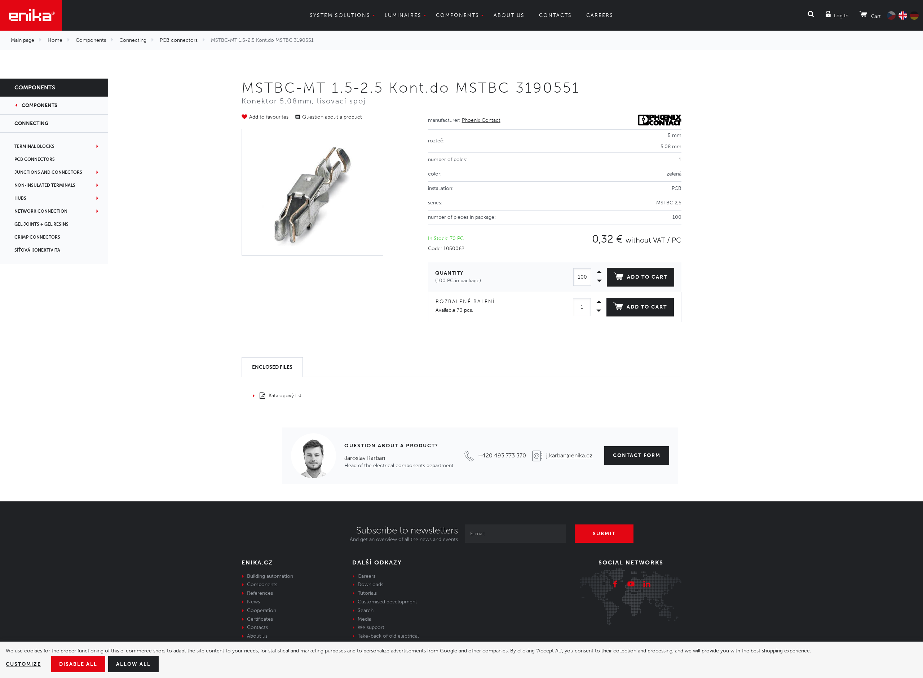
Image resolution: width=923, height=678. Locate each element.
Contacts (555, 15)
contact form (637, 455)
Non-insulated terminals (44, 185)
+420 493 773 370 (502, 455)
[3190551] (312, 192)
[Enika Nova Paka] (31, 15)
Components (457, 15)
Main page (22, 40)
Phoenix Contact (481, 120)
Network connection (40, 211)
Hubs (20, 198)
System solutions (340, 15)
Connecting (132, 40)
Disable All (78, 664)
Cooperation (261, 610)
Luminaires (403, 15)
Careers (599, 15)
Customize (23, 664)
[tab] (272, 367)
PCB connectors (179, 40)
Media (364, 619)
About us (509, 15)
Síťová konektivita (37, 250)
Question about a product (332, 117)
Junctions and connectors (48, 172)
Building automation (270, 576)
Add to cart (647, 277)
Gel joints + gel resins (41, 224)
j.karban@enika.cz (569, 455)
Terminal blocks (34, 146)
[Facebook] (615, 585)
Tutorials (367, 593)
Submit (604, 534)
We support (371, 627)
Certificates (260, 619)
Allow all (133, 664)
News (253, 602)
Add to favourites (268, 117)
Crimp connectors (37, 237)
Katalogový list (285, 396)
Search (366, 610)
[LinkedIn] (646, 585)
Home (55, 40)
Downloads (370, 584)
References (260, 593)
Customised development (387, 602)
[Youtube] (631, 585)
